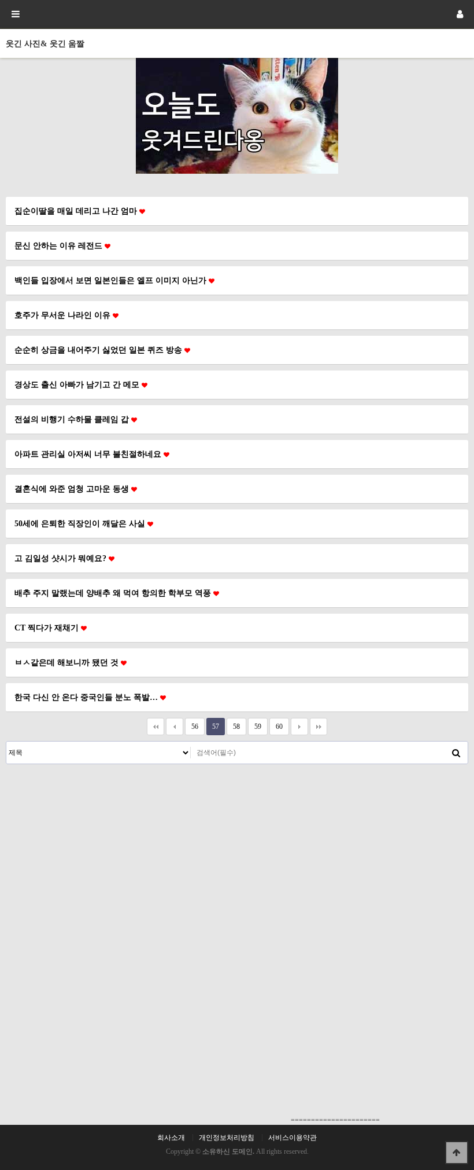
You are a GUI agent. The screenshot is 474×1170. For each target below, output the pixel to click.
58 (236, 726)
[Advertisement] (237, 851)
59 (257, 726)
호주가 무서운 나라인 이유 (63, 315)
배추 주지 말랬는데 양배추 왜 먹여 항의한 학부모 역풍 (113, 592)
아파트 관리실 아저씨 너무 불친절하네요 (89, 454)
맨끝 (318, 726)
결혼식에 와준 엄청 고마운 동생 (72, 488)
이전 (174, 726)
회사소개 (171, 1137)
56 (194, 726)
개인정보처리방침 (226, 1137)
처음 (155, 726)
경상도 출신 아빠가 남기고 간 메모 (78, 384)
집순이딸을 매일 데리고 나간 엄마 (76, 210)
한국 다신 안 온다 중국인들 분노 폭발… (87, 697)
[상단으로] (456, 1152)
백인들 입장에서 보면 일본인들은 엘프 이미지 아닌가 (111, 280)
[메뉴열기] (14, 14)
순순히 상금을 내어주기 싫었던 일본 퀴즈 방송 (99, 349)
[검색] (456, 753)
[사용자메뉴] (459, 14)
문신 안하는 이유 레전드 (59, 245)
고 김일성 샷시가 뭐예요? (61, 558)
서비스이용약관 (292, 1137)
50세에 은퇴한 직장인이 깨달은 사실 (80, 523)
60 (279, 726)
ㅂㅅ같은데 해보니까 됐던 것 (67, 662)
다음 (299, 726)
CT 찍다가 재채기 (47, 627)
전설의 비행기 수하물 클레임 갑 (72, 419)
